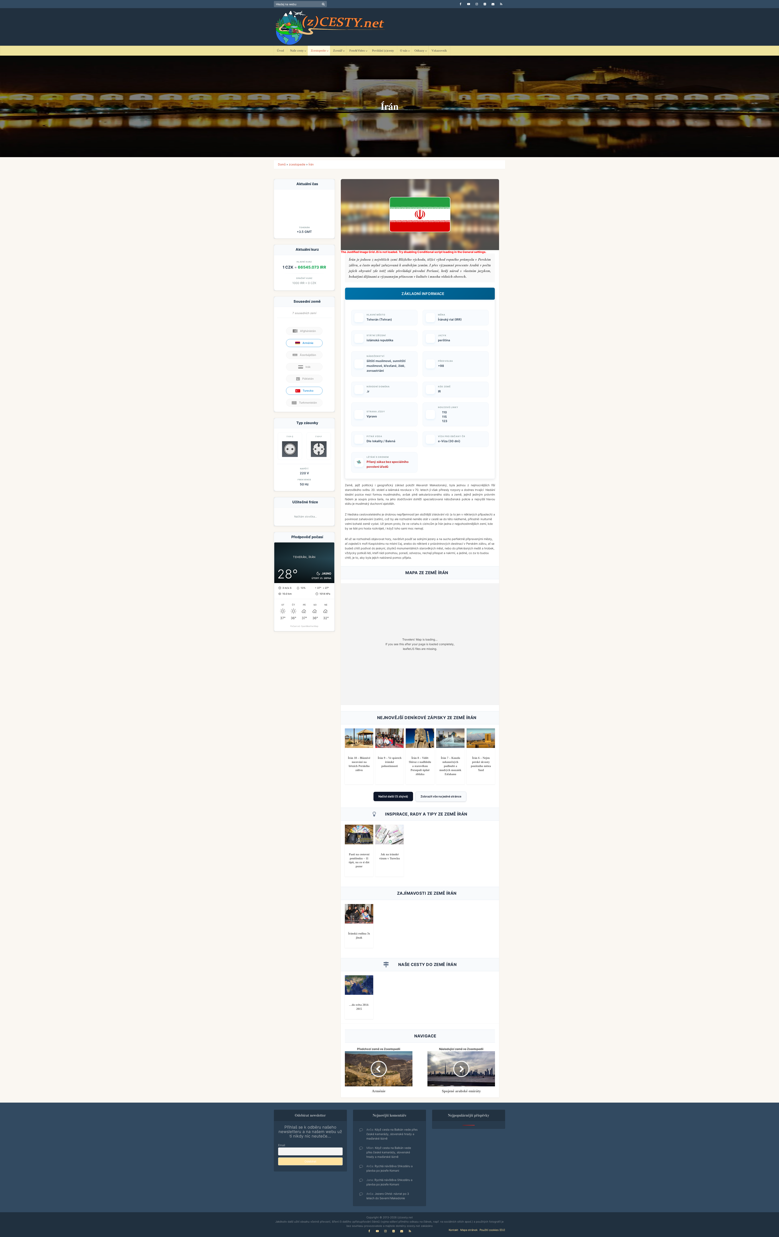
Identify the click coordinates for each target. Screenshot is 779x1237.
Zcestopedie (318, 50)
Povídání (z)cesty (383, 50)
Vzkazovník (439, 50)
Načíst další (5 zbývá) (393, 796)
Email (281, 1145)
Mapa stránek (469, 1230)
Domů (282, 164)
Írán (311, 164)
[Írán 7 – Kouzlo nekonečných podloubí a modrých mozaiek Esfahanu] (450, 738)
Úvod (280, 50)
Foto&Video (357, 50)
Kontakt (453, 1230)
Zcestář (337, 50)
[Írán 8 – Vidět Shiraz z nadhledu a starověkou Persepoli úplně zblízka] (420, 738)
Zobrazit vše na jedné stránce (441, 796)
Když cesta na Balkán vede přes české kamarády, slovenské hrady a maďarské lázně (391, 1134)
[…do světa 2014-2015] (359, 984)
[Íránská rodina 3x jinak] (359, 913)
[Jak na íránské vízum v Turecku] (389, 834)
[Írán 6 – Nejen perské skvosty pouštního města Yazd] (481, 738)
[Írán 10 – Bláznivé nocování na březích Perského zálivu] (359, 738)
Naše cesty (297, 50)
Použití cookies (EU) (492, 1230)
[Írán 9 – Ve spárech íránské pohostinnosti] (389, 738)
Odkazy (419, 50)
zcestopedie (297, 164)
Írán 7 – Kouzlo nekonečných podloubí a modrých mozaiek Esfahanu (450, 766)
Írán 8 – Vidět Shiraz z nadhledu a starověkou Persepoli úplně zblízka (420, 766)
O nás (403, 50)
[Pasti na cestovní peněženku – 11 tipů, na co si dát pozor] (359, 834)
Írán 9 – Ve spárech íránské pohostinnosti (389, 762)
